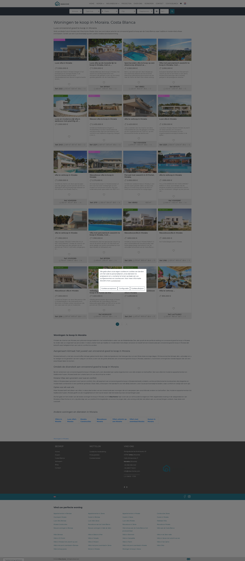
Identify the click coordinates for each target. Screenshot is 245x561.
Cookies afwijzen (137, 288)
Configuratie (124, 288)
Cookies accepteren (108, 288)
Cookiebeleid (115, 281)
